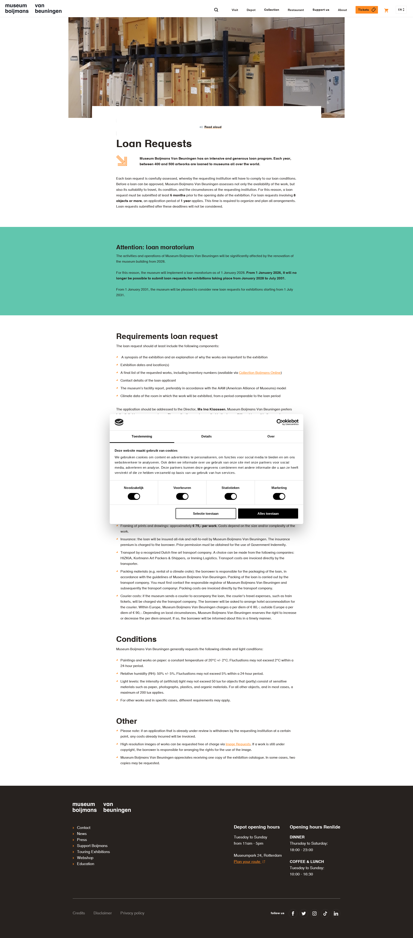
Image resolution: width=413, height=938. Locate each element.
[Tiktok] (325, 913)
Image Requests (238, 744)
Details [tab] (206, 436)
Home (86, 28)
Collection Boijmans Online (260, 373)
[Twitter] (303, 913)
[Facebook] (293, 913)
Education (85, 864)
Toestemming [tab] (142, 436)
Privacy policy (132, 913)
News (82, 834)
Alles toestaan (268, 513)
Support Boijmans (92, 846)
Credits (79, 913)
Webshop (85, 858)
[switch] (182, 496)
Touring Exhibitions (93, 852)
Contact (83, 828)
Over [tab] (271, 436)
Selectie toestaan (206, 513)
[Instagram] (314, 913)
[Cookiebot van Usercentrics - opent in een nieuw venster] (280, 422)
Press (82, 840)
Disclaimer (103, 913)
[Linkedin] (336, 913)
